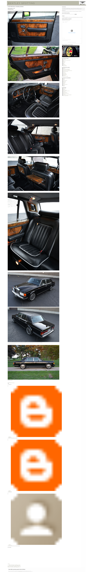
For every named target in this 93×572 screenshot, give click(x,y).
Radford (64, 83)
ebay (63, 63)
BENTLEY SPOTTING (21, 3)
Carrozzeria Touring (65, 84)
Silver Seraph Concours (65, 95)
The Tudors (64, 91)
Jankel (64, 79)
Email (62, 17)
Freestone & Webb (65, 80)
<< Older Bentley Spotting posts (14, 565)
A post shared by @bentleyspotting (72, 42)
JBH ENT (9, 491)
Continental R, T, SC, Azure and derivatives (67, 70)
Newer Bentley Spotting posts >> (14, 566)
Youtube (64, 62)
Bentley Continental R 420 (66, 93)
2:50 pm (10, 544)
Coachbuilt (64, 59)
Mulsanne (64, 68)
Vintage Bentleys (65, 74)
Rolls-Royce (64, 75)
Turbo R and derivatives (65, 71)
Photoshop (64, 61)
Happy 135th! (64, 88)
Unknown (9, 437)
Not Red (64, 89)
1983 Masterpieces (65, 92)
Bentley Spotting (65, 65)
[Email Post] (35, 383)
